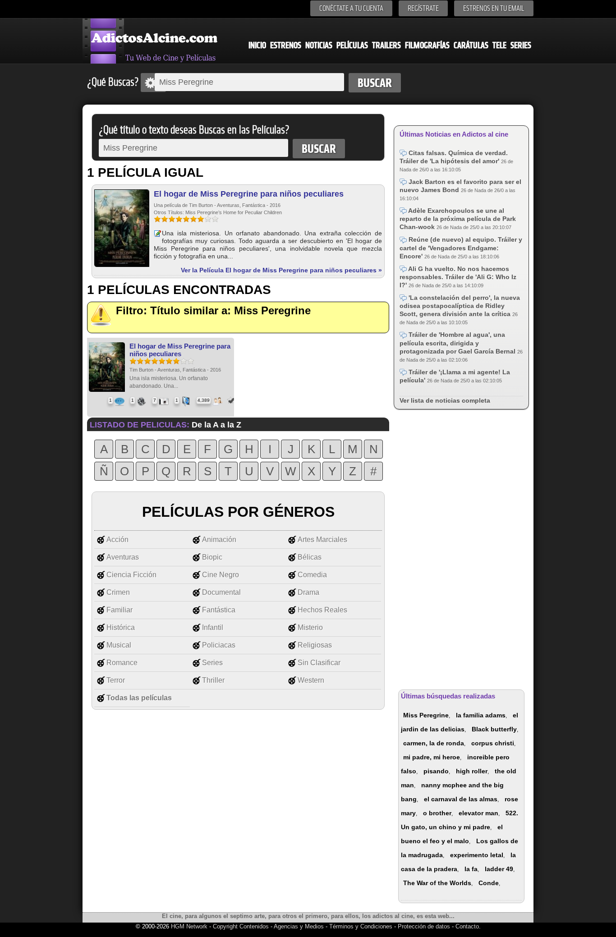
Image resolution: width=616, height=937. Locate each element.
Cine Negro (220, 575)
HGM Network (189, 926)
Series (520, 45)
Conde (488, 882)
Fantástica (218, 610)
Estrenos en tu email (493, 8)
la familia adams (481, 715)
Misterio (310, 627)
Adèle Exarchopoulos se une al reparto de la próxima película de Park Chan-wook (458, 218)
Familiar (119, 610)
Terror (115, 680)
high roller (471, 771)
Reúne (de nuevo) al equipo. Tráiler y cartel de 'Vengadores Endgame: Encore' (461, 247)
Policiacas (218, 645)
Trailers (386, 45)
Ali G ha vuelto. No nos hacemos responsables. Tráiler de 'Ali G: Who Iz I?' (458, 277)
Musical (118, 645)
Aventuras (122, 557)
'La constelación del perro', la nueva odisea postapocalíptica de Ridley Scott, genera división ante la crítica (460, 305)
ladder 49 (499, 869)
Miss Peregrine (426, 715)
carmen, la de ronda (433, 743)
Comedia (312, 575)
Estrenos (285, 45)
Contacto (467, 926)
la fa (471, 869)
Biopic (212, 557)
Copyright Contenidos (241, 926)
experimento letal (476, 855)
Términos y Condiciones (361, 926)
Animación (219, 539)
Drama (308, 592)
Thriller (213, 680)
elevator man (478, 813)
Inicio (257, 45)
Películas (352, 45)
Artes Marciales (322, 539)
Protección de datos (424, 926)
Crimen (118, 592)
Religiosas (315, 645)
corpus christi (492, 743)
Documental (221, 592)
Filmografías (427, 45)
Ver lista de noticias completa (445, 400)
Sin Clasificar (319, 662)
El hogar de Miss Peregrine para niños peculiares (249, 193)
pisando (436, 771)
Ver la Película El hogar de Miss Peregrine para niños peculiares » (281, 270)
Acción (117, 539)
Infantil (212, 627)
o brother (437, 813)
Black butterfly (494, 729)
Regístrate (423, 8)
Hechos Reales (322, 610)
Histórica (120, 627)
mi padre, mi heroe (431, 757)
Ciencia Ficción (131, 575)
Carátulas (471, 45)
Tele (499, 45)
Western (311, 680)
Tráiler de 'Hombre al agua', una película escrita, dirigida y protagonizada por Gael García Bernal (458, 342)
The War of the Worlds (437, 882)
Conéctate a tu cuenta (351, 8)
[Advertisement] (461, 548)
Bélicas (310, 557)
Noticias (318, 45)
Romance (122, 662)
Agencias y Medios (299, 926)
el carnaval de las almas (460, 799)
